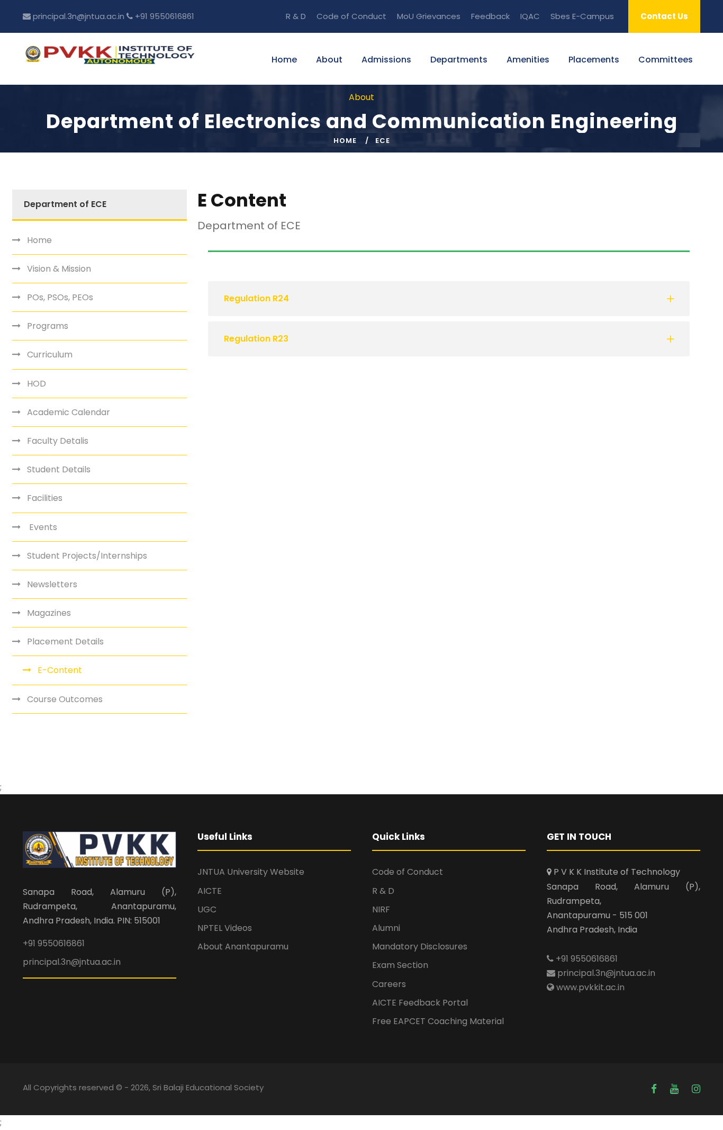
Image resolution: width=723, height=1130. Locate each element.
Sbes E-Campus (582, 16)
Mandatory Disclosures (419, 946)
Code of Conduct (351, 16)
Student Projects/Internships (87, 556)
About (329, 59)
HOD (36, 384)
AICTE (209, 891)
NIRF (381, 909)
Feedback (490, 16)
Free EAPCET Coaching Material (438, 1021)
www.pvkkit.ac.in (589, 987)
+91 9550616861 (163, 16)
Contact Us (664, 16)
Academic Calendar (68, 412)
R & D (296, 16)
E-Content (60, 670)
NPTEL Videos (224, 928)
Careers (389, 984)
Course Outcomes (65, 699)
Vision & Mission (59, 269)
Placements (593, 59)
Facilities (44, 498)
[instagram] (696, 1089)
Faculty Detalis (57, 441)
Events (42, 527)
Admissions (386, 59)
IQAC (530, 16)
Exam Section (400, 965)
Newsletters (52, 584)
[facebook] (655, 1089)
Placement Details (65, 641)
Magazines (49, 613)
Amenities (528, 59)
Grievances (438, 16)
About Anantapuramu (242, 946)
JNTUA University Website (250, 872)
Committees (665, 59)
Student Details (59, 469)
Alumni (386, 928)
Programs (47, 326)
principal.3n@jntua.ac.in (77, 16)
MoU (405, 16)
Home (284, 59)
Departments (458, 59)
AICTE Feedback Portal (420, 1003)
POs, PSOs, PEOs (60, 297)
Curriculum (50, 354)
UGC (206, 909)
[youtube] (675, 1089)
